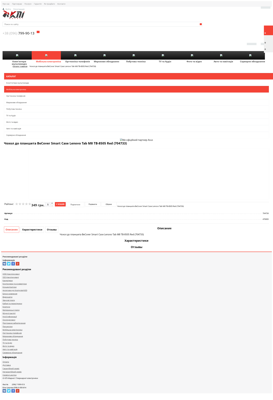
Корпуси (6, 306)
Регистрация (18, 9)
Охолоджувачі (9, 320)
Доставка (7, 365)
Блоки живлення (10, 293)
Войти (8, 9)
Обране (109, 204)
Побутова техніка (136, 61)
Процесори (8, 326)
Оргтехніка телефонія (77, 61)
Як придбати (49, 4)
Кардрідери (8, 280)
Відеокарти (7, 297)
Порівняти (93, 204)
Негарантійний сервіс (12, 371)
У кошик (60, 204)
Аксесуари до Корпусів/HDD (15, 290)
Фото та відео (194, 61)
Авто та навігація (223, 61)
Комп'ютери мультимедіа (19, 62)
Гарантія (38, 4)
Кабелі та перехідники (12, 303)
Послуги (27, 4)
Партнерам (17, 4)
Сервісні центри (9, 375)
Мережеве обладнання (107, 61)
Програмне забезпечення (14, 323)
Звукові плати (9, 300)
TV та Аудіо (165, 61)
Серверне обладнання (252, 61)
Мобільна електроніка (48, 61)
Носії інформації (10, 316)
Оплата (6, 362)
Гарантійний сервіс (11, 368)
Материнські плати (11, 310)
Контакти (61, 4)
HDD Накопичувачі (11, 274)
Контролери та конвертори (15, 284)
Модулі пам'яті (9, 313)
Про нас (6, 4)
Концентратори (9, 287)
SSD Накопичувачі (11, 277)
